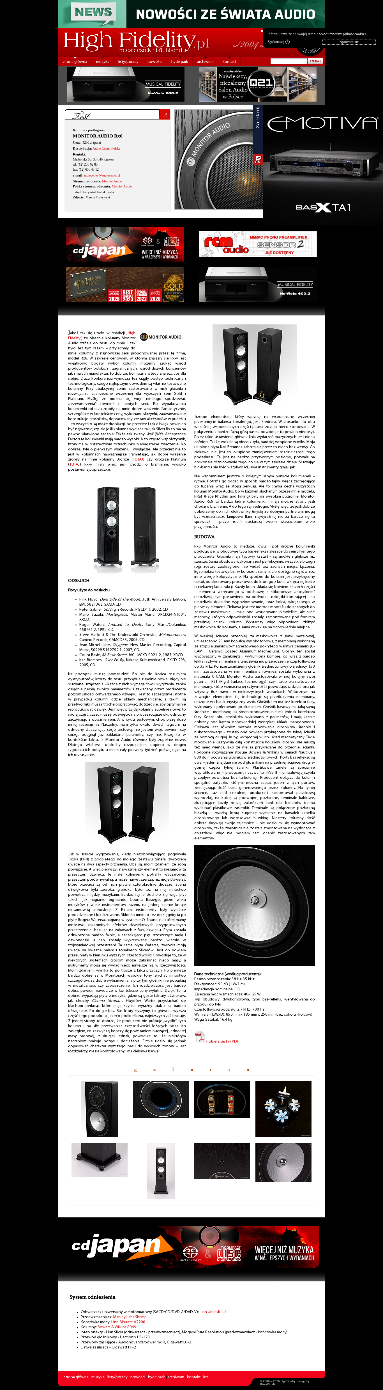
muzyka (102, 62)
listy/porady (128, 62)
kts (205, 1377)
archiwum (205, 62)
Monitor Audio (112, 181)
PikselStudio (268, 1384)
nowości (154, 62)
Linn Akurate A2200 (128, 1322)
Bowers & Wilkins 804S (117, 1327)
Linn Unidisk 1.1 (213, 1312)
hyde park (179, 62)
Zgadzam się (277, 42)
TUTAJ (138, 459)
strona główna (75, 62)
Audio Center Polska (106, 148)
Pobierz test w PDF (222, 1041)
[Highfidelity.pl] (127, 575)
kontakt (229, 62)
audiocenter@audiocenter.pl (102, 175)
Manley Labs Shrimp (130, 1317)
